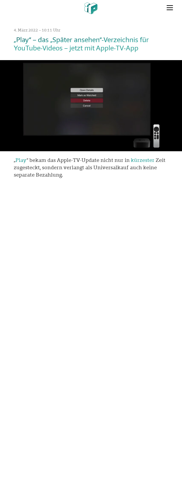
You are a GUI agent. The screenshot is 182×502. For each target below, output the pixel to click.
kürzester (143, 160)
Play (21, 160)
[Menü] (170, 7)
